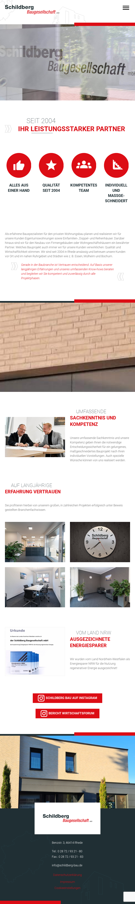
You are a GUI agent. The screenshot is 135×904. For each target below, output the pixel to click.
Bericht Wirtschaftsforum (71, 713)
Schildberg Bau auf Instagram (71, 698)
